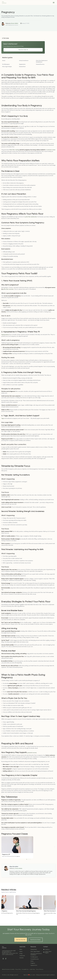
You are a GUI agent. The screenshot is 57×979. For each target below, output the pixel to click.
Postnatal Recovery (40, 64)
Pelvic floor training (14, 149)
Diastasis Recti (22, 66)
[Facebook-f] (6, 959)
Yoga (2, 418)
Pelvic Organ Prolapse (7, 66)
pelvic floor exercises (8, 289)
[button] (53, 2)
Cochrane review (51, 149)
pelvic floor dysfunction (31, 216)
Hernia (3, 60)
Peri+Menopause (6, 64)
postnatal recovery (32, 752)
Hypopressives (22, 64)
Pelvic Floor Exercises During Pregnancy (26, 911)
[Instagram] (3, 959)
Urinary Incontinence (23, 60)
